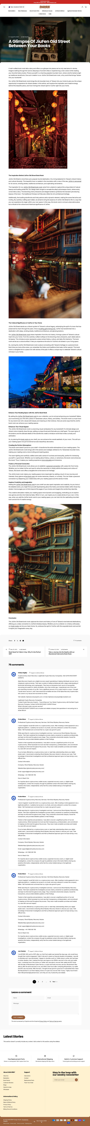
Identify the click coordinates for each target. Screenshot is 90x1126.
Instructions (27, 1075)
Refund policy (6, 1123)
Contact (26, 1078)
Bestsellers (6, 1078)
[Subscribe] (76, 1079)
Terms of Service (53, 1021)
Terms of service (20, 1123)
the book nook (30, 476)
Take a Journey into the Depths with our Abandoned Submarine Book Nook (61, 653)
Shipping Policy (7, 1100)
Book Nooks (6, 1080)
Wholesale (6, 1089)
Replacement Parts (29, 1080)
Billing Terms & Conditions (10, 1109)
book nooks (15, 626)
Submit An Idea (7, 1087)
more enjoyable (47, 460)
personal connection (53, 466)
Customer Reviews (8, 1082)
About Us (5, 1075)
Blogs (4, 1085)
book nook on (25, 439)
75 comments (78, 640)
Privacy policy (13, 1123)
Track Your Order (28, 1082)
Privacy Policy (43, 1021)
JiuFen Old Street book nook (33, 187)
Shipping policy (28, 1123)
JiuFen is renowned (74, 181)
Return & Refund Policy (9, 1102)
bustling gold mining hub (47, 329)
